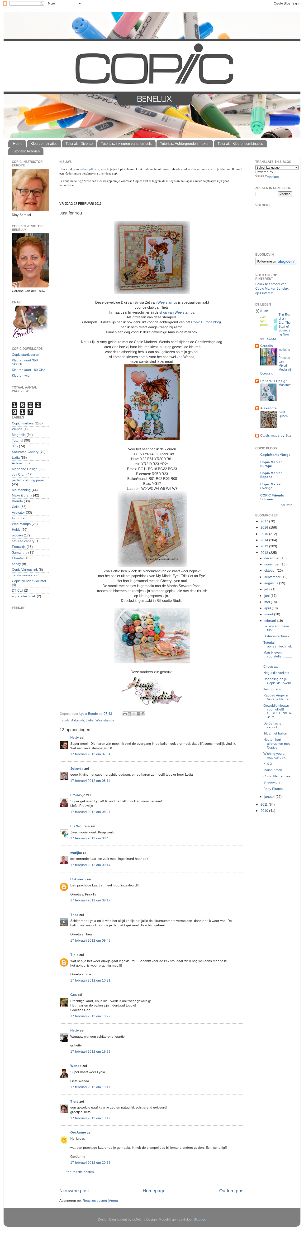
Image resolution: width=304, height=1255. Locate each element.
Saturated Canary (25, 452)
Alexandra (268, 408)
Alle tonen (286, 504)
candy (16, 564)
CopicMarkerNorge (275, 455)
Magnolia (19, 435)
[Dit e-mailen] (125, 713)
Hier (62, 169)
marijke (76, 853)
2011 (265, 804)
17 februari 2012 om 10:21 (90, 980)
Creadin (266, 346)
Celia (15, 507)
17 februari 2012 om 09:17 (90, 900)
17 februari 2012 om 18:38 (90, 1051)
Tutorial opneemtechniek (277, 644)
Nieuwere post (74, 1190)
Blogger (199, 1219)
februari (270, 621)
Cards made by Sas (275, 435)
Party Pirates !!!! (275, 789)
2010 (265, 810)
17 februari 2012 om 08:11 (90, 781)
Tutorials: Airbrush (26, 151)
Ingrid (16, 518)
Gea (73, 995)
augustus (271, 583)
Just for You (272, 689)
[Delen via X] (134, 713)
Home (17, 143)
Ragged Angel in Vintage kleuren (276, 697)
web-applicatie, (90, 169)
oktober (270, 570)
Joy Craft (18, 474)
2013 (265, 546)
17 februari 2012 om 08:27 (90, 812)
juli (266, 589)
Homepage (154, 1190)
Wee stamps (167, 302)
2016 (265, 527)
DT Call (17, 590)
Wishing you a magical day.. (275, 755)
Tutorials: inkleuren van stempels (126, 143)
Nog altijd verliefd (276, 673)
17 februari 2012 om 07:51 (90, 754)
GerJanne (78, 1132)
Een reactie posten (80, 1172)
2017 (265, 521)
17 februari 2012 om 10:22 (90, 1016)
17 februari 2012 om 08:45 (90, 838)
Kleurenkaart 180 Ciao (29, 370)
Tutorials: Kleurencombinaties (240, 143)
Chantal (18, 558)
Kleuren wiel (21, 375)
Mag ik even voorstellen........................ (277, 656)
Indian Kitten (272, 770)
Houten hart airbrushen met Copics (276, 743)
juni (267, 596)
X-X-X (267, 764)
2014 (265, 540)
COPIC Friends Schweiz (272, 497)
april (268, 608)
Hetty (74, 737)
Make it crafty (22, 495)
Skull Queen (283, 414)
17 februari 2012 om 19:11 (90, 1087)
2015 (265, 534)
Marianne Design (25, 469)
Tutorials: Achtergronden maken (184, 143)
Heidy (16, 529)
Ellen (264, 311)
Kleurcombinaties (44, 143)
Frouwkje (77, 795)
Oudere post (232, 1190)
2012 (265, 553)
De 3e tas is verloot (272, 725)
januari (270, 796)
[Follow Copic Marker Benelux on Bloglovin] (275, 264)
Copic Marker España (271, 475)
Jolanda (76, 768)
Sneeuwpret (272, 782)
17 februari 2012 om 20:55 (90, 1162)
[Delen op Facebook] (138, 713)
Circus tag (271, 666)
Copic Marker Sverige (271, 486)
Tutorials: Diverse (79, 143)
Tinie (74, 955)
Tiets (74, 1101)
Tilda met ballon (275, 733)
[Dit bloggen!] (129, 713)
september (272, 577)
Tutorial (17, 440)
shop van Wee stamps (176, 312)
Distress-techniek (276, 636)
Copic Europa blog (205, 322)
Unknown (78, 879)
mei (267, 602)
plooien (17, 535)
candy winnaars (23, 575)
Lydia (90, 720)
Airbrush (77, 720)
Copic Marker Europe (271, 464)
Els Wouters (80, 826)
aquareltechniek (24, 596)
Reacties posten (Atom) (100, 1200)
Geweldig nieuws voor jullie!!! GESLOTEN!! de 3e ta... (277, 711)
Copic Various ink (25, 569)
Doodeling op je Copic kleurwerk (277, 681)
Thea (74, 915)
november (272, 564)
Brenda (17, 501)
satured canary (23, 541)
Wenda (75, 1066)
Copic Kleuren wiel (277, 776)
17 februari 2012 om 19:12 (90, 1118)
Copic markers (23, 423)
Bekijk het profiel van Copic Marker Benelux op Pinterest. (272, 288)
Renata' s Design (274, 381)
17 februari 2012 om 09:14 (90, 865)
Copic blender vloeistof (29, 581)
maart (269, 614)
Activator (18, 512)
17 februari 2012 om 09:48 (90, 940)
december (272, 558)
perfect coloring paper (28, 480)
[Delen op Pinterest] (143, 713)
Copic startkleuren (25, 354)
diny (15, 446)
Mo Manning (21, 490)
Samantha (19, 552)
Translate (272, 177)
